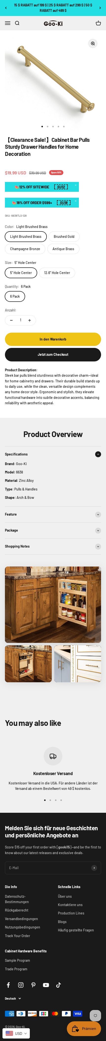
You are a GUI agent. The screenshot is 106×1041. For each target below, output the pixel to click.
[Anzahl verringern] (11, 320)
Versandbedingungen (21, 919)
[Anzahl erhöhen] (29, 320)
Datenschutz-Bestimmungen (17, 899)
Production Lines (71, 913)
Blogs (62, 922)
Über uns (65, 896)
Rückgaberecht (16, 910)
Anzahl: (10, 310)
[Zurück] (6, 8)
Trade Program (16, 969)
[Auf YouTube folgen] (46, 985)
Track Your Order (17, 936)
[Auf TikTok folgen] (58, 985)
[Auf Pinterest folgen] (33, 985)
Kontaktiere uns (70, 905)
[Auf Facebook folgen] (8, 985)
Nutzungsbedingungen (22, 927)
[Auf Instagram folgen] (21, 985)
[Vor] (100, 8)
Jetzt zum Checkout (53, 354)
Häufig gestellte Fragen (76, 930)
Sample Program (17, 960)
